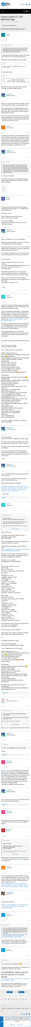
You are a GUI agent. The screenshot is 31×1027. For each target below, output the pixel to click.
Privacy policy (18, 1008)
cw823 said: (5, 162)
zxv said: (5, 744)
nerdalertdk (9, 892)
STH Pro (3, 1006)
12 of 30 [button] (15, 992)
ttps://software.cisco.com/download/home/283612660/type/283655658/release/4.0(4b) (15, 550)
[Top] (29, 1008)
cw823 (8, 126)
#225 (29, 204)
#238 (29, 899)
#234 (29, 796)
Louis (7, 913)
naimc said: (5, 840)
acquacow (9, 94)
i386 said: (5, 960)
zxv (7, 699)
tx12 (7, 33)
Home (26, 1008)
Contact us (3, 1008)
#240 (29, 955)
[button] (2, 11)
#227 (29, 302)
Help (23, 1008)
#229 (29, 471)
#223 (29, 133)
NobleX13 (9, 829)
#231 (29, 706)
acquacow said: (6, 45)
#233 (29, 767)
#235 (29, 817)
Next (21, 992)
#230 (29, 510)
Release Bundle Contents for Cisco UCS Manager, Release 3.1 (14, 319)
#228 (29, 434)
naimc (8, 295)
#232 (29, 740)
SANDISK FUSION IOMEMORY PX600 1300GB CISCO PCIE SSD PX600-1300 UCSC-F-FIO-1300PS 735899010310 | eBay (14, 906)
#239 (29, 920)
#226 (29, 236)
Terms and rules (10, 1008)
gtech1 (8, 197)
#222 (29, 100)
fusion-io (17, 21)
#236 (29, 836)
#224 (29, 157)
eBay (17, 859)
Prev (10, 992)
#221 (29, 40)
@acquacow (4, 770)
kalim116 (9, 761)
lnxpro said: (5, 925)
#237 (29, 873)
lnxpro (8, 866)
